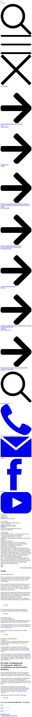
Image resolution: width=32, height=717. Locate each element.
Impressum (9, 715)
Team (2, 125)
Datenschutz (4, 715)
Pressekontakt (22, 367)
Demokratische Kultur (6, 248)
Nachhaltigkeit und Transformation (12, 205)
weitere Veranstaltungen (25, 567)
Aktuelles (3, 164)
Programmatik (4, 124)
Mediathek (3, 328)
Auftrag (2, 286)
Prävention (14, 715)
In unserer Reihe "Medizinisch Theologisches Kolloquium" (15, 531)
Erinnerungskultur (5, 208)
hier (26, 611)
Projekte (3, 288)
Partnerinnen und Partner (16, 124)
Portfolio (9, 286)
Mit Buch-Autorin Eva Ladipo (8, 525)
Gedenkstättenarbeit (11, 245)
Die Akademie (4, 86)
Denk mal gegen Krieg (15, 247)
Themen (3, 166)
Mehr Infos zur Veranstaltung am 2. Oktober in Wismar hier (15, 520)
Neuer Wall (17, 325)
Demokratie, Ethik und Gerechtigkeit (10, 203)
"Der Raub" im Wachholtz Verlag (18, 691)
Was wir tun (4, 245)
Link (8, 657)
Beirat (9, 124)
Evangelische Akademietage (7, 325)
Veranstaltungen (4, 126)
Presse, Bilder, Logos (6, 330)
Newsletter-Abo (7, 624)
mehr (2, 565)
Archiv (7, 164)
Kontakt (13, 286)
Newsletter (7, 403)
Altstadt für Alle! (9, 327)
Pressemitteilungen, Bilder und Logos (10, 367)
